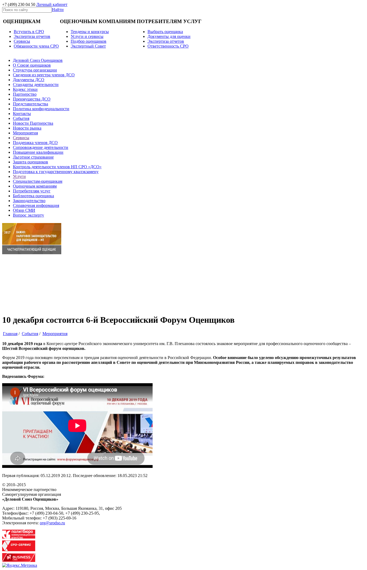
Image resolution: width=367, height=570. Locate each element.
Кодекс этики (25, 89)
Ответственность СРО (168, 46)
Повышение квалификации (38, 152)
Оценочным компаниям (35, 186)
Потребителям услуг (32, 191)
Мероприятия (25, 133)
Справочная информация (36, 205)
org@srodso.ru (52, 523)
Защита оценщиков (30, 162)
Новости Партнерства (33, 123)
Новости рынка (27, 128)
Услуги (19, 176)
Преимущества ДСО (32, 99)
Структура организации (35, 70)
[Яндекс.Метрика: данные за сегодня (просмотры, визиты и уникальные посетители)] (19, 565)
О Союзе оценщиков (32, 65)
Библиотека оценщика (33, 195)
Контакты (22, 113)
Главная (10, 333)
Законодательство (29, 200)
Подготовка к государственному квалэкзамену (56, 171)
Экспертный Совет (88, 46)
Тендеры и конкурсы (90, 31)
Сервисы (21, 137)
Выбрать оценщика (165, 31)
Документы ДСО (28, 79)
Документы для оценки (168, 36)
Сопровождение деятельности (40, 147)
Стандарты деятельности (36, 84)
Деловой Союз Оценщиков (38, 60)
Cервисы (22, 41)
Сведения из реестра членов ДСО (44, 75)
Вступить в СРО (29, 31)
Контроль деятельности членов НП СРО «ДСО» (57, 166)
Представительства (30, 104)
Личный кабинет (51, 4)
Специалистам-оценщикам (37, 181)
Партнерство (25, 94)
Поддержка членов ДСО (35, 142)
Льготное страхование (33, 157)
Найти (58, 9)
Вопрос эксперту (28, 215)
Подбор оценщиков (88, 41)
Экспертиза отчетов (32, 36)
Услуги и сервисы (87, 36)
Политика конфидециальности (41, 108)
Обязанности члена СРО (36, 46)
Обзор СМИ (24, 210)
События (21, 118)
